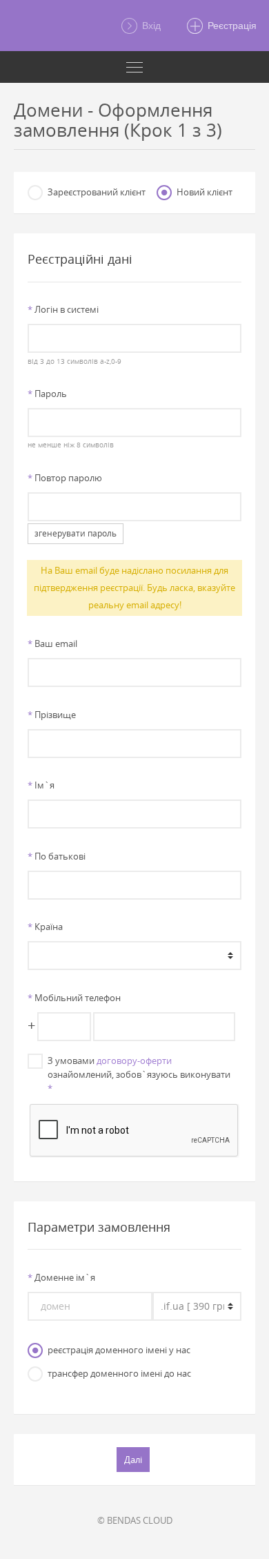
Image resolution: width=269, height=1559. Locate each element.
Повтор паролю (65, 478)
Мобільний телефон (74, 997)
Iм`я (41, 785)
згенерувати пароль (75, 533)
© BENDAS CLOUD (134, 1520)
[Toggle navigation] (134, 67)
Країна (45, 926)
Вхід (150, 25)
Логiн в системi (63, 309)
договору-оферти (134, 1060)
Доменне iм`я (61, 1277)
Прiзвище (52, 714)
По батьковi (57, 856)
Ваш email (52, 643)
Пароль (47, 393)
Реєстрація (231, 25)
